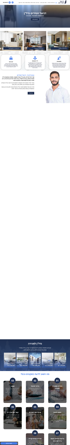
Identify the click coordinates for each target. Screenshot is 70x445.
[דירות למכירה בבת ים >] (35, 41)
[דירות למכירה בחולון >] (59, 41)
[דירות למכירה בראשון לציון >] (11, 41)
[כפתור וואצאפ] (13, 2)
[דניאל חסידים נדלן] (62, 2)
